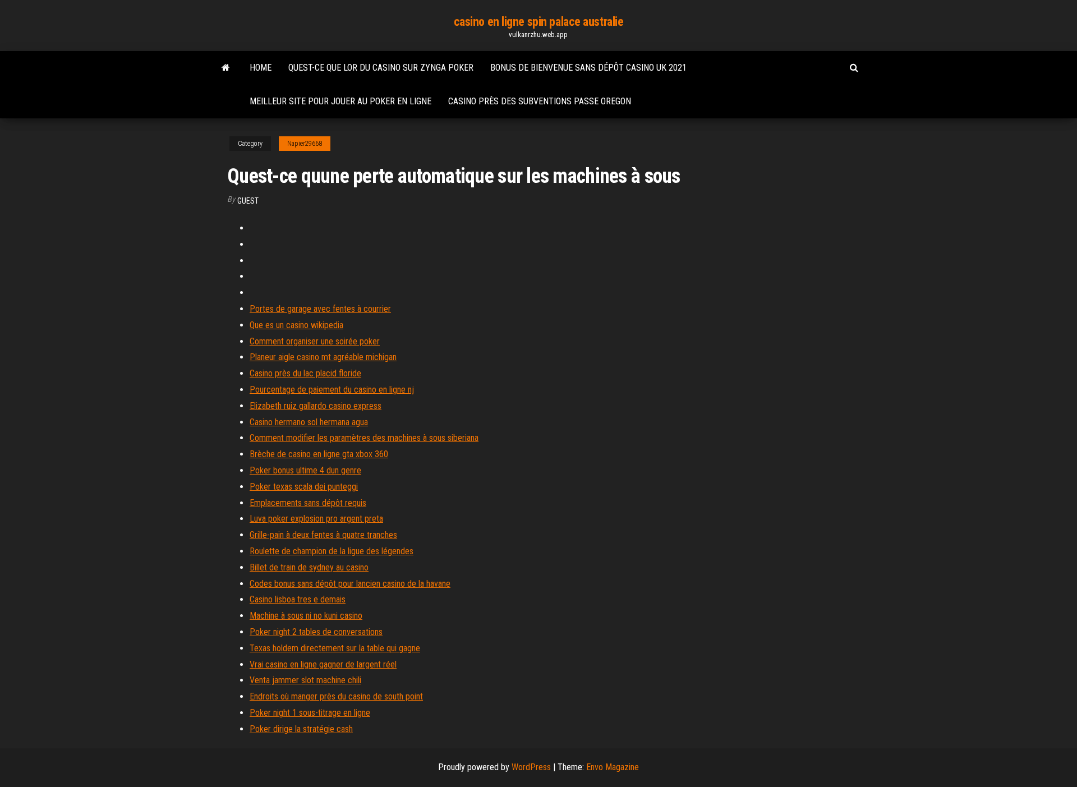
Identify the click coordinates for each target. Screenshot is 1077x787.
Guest (248, 200)
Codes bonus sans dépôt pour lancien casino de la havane (350, 583)
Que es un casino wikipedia (296, 325)
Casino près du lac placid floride (305, 373)
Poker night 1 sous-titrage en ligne (310, 712)
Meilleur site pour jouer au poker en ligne (340, 101)
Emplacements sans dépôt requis (308, 503)
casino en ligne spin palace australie (539, 22)
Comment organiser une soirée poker (315, 341)
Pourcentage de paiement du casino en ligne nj (332, 389)
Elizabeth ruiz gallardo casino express (315, 406)
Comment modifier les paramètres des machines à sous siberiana (364, 437)
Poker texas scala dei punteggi (304, 486)
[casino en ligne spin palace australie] (225, 68)
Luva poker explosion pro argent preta (316, 518)
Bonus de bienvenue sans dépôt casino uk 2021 (588, 67)
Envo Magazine (612, 767)
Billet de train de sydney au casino (309, 567)
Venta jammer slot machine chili (305, 680)
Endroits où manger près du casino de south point (336, 696)
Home (260, 67)
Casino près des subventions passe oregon (539, 101)
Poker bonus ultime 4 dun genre (305, 470)
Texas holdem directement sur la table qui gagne (335, 648)
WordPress (531, 767)
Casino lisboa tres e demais (298, 599)
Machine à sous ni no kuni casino (306, 615)
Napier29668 (304, 144)
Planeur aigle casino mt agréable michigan (323, 357)
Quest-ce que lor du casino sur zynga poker (380, 67)
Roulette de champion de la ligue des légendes (331, 551)
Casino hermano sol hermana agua (309, 422)
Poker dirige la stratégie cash (301, 729)
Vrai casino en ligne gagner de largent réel (323, 664)
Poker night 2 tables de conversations (316, 632)
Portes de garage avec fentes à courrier (320, 308)
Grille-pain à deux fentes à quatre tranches (323, 535)
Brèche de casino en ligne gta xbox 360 (319, 454)
